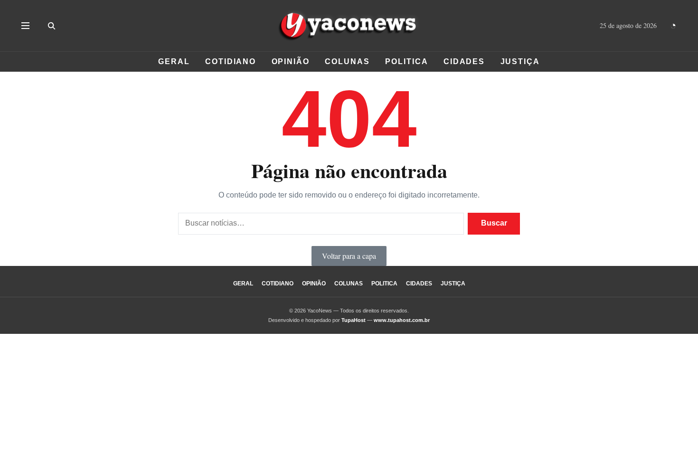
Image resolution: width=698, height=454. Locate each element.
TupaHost (353, 320)
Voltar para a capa (349, 256)
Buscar (494, 223)
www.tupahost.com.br (402, 320)
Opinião (291, 61)
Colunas (347, 61)
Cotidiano (230, 61)
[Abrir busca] (51, 26)
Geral (174, 61)
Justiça (520, 61)
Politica (406, 61)
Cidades (464, 61)
